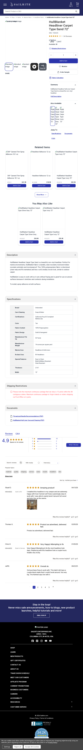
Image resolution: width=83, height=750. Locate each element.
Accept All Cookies (32, 747)
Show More (40, 195)
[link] (53, 115)
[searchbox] (12, 462)
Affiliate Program (18, 682)
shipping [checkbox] (23, 472)
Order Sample (64, 72)
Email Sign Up (41, 615)
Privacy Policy (34, 718)
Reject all (17, 747)
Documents (68, 133)
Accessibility (16, 698)
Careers (14, 694)
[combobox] (51, 462)
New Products (16, 656)
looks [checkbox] (38, 472)
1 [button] (34, 587)
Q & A (53, 138)
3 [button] (41, 587)
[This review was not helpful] (75, 517)
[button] (9, 67)
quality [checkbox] (16, 472)
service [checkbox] (31, 472)
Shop (12, 648)
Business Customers (19, 690)
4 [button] (45, 587)
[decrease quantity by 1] (51, 55)
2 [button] (37, 587)
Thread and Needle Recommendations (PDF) (28, 416)
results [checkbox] (45, 472)
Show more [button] (8, 476)
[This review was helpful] (72, 517)
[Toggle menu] (5, 4)
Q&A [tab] (17, 434)
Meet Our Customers (19, 677)
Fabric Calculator (58, 78)
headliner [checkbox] (53, 472)
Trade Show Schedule (19, 673)
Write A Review (73, 445)
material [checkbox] (8, 472)
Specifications (56, 133)
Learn (12, 652)
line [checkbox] (60, 472)
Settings (7, 747)
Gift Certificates (17, 661)
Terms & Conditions (46, 718)
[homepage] (20, 4)
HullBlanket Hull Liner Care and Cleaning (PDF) (28, 420)
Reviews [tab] (9, 433)
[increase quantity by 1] (76, 55)
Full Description (56, 96)
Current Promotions (19, 686)
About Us (14, 669)
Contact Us (15, 665)
